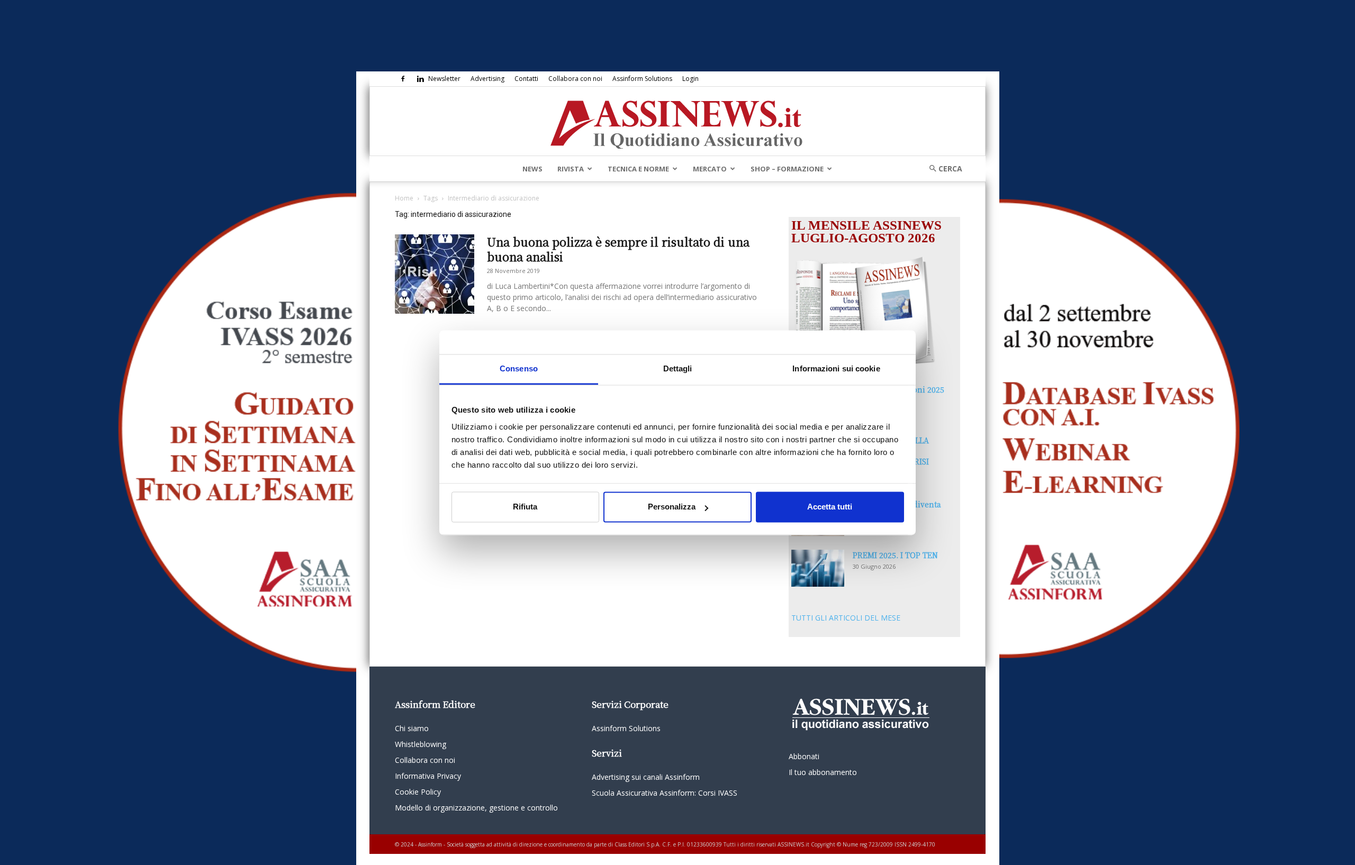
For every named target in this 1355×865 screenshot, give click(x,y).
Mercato (710, 169)
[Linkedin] (420, 78)
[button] (942, 168)
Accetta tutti (829, 507)
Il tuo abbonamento (823, 772)
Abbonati (804, 756)
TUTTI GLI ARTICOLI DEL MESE (845, 618)
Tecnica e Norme (638, 169)
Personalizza (671, 507)
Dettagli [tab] (677, 368)
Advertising (487, 78)
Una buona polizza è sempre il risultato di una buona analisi (618, 249)
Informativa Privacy (428, 776)
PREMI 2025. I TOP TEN (895, 555)
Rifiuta (525, 507)
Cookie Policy (418, 792)
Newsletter (444, 78)
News (532, 169)
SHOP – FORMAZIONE (787, 169)
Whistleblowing (420, 744)
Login (690, 78)
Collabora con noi (575, 78)
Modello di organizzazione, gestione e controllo (476, 808)
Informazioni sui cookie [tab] (836, 368)
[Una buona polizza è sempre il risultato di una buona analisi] (434, 274)
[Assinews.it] (677, 122)
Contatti (526, 78)
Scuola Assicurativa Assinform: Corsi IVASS (664, 793)
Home (404, 198)
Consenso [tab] (519, 368)
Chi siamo (412, 728)
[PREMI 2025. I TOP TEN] (817, 568)
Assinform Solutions (642, 78)
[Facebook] (403, 78)
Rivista (570, 169)
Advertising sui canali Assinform (646, 777)
